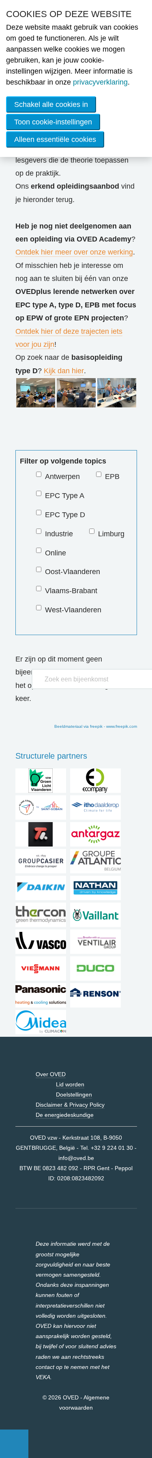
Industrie (59, 534)
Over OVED (51, 1074)
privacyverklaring (100, 82)
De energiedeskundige (65, 1115)
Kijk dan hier (64, 371)
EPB (112, 476)
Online (55, 553)
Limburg (111, 534)
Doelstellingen (74, 1094)
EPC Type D (65, 515)
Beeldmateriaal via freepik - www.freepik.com (95, 726)
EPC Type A (64, 496)
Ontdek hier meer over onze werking (74, 252)
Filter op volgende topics (63, 461)
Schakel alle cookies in (51, 104)
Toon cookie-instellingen (53, 122)
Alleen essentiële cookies (55, 139)
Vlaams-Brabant (71, 591)
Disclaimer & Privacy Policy (70, 1104)
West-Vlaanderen (73, 610)
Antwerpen (62, 476)
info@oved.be (76, 1158)
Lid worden (70, 1084)
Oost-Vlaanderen (72, 572)
